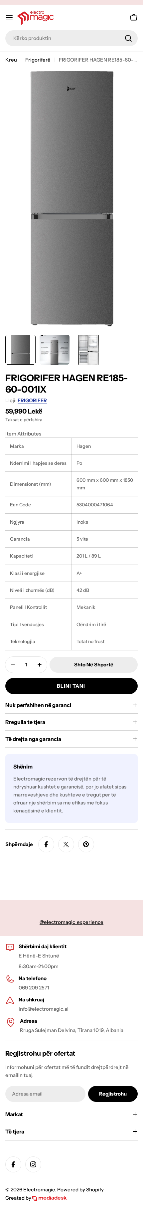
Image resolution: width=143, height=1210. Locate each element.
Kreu (11, 60)
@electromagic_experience (71, 922)
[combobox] (71, 38)
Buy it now (71, 686)
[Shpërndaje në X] (66, 844)
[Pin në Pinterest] (86, 844)
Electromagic (39, 1189)
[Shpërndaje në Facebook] (46, 844)
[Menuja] (9, 18)
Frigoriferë (38, 60)
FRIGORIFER (32, 400)
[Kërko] (128, 38)
